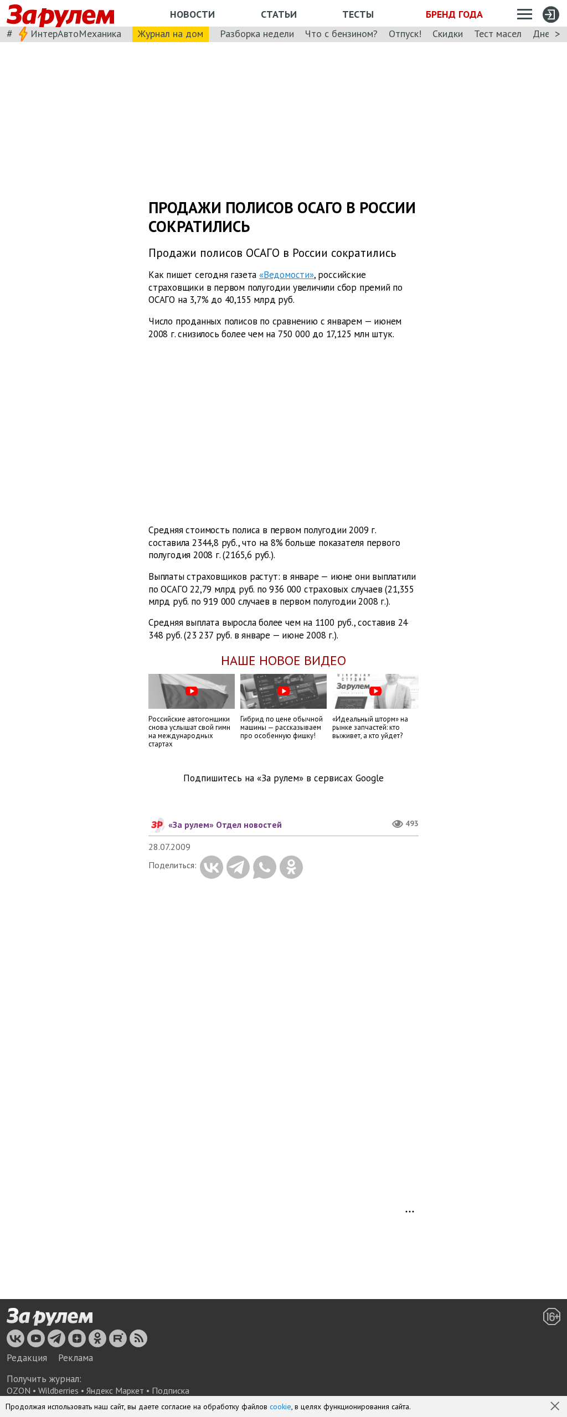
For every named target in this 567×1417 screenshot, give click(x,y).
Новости (192, 14)
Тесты (358, 14)
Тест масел (498, 33)
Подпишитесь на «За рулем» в (283, 778)
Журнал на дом (170, 33)
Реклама (75, 1358)
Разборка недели (257, 33)
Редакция (27, 1358)
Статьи (279, 14)
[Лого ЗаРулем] (60, 13)
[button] (555, 1407)
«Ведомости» (286, 275)
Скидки (447, 33)
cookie (280, 1406)
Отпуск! (405, 33)
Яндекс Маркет (115, 1390)
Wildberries (58, 1390)
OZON (18, 1390)
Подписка (170, 1390)
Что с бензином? (341, 33)
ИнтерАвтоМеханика (75, 33)
